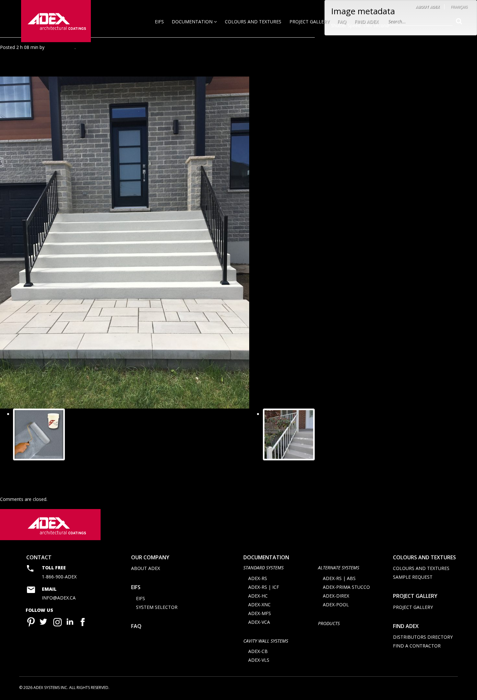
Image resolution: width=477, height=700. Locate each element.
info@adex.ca (59, 598)
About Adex (427, 6)
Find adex (406, 626)
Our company (150, 557)
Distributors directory (423, 637)
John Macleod (60, 47)
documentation (266, 557)
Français (459, 6)
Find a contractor (417, 646)
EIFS (159, 21)
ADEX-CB (258, 651)
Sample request (413, 577)
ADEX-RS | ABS (339, 578)
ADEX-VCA (259, 622)
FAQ (341, 21)
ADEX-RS (257, 578)
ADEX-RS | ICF (263, 587)
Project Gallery (309, 21)
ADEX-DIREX (336, 596)
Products (329, 623)
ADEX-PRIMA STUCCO (346, 587)
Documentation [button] (193, 21)
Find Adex (366, 21)
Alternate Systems (338, 567)
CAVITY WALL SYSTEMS (265, 641)
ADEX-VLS (258, 660)
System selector (156, 607)
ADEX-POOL (336, 604)
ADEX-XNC (259, 604)
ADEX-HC (258, 596)
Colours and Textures (253, 21)
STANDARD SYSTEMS (263, 567)
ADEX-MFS (259, 613)
